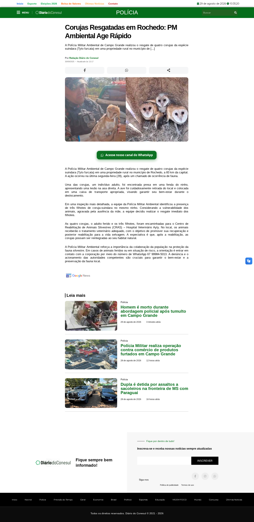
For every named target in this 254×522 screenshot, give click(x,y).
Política (127, 499)
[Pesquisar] (235, 12)
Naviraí (28, 499)
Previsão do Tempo (63, 499)
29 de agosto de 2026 (131, 322)
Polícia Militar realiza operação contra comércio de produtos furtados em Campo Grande (151, 349)
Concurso (213, 499)
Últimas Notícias (234, 499)
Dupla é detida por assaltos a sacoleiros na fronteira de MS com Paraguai (154, 388)
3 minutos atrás (153, 322)
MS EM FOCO (180, 499)
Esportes (143, 499)
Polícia (127, 12)
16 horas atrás (153, 399)
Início (14, 499)
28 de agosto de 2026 (131, 360)
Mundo (197, 499)
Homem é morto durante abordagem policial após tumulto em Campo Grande (153, 311)
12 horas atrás (153, 360)
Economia (98, 499)
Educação (160, 499)
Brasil (113, 499)
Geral (83, 499)
